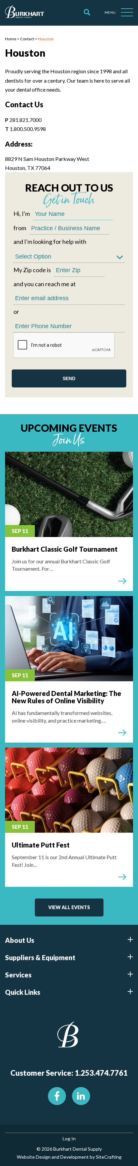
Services (18, 974)
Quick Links (22, 992)
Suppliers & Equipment (40, 957)
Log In (69, 1138)
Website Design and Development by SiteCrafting (69, 1157)
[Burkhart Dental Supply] (24, 12)
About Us (19, 940)
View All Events (69, 907)
